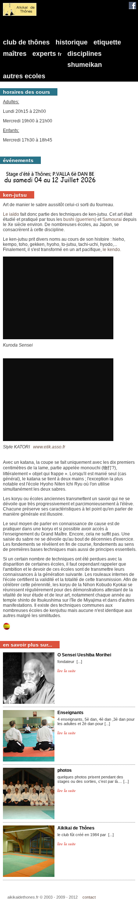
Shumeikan (84, 64)
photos (64, 770)
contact (89, 897)
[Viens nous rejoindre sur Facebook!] (132, 5)
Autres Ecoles (24, 76)
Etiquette (107, 42)
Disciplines (84, 53)
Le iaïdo (11, 214)
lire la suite (66, 670)
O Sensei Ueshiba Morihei (84, 654)
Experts (46, 53)
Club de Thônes (26, 42)
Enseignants (70, 712)
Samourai (112, 219)
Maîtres (14, 53)
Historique (72, 42)
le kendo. (112, 249)
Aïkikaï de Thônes (76, 828)
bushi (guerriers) (79, 219)
